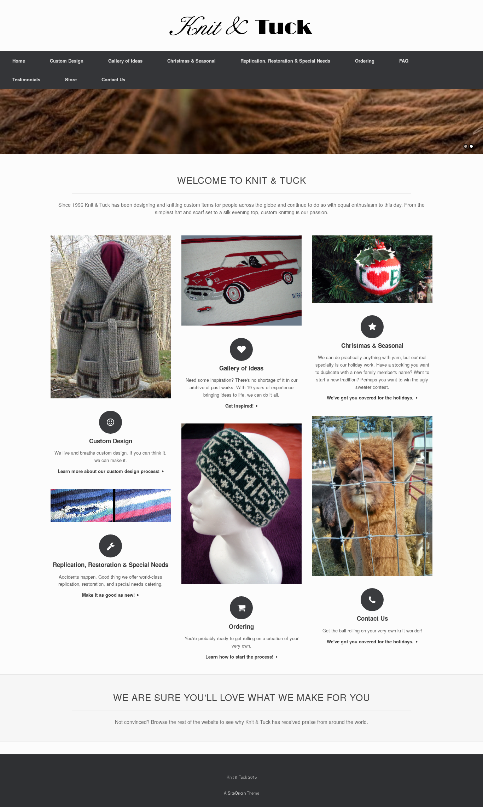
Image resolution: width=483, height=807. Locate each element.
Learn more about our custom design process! (109, 471)
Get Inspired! (240, 405)
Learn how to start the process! (240, 656)
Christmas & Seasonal (191, 60)
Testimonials (26, 79)
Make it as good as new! (109, 594)
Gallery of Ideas (125, 60)
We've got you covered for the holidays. (371, 397)
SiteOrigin (237, 793)
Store (71, 79)
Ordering (364, 60)
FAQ (403, 60)
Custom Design (66, 60)
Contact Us (113, 79)
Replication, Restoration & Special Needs (285, 60)
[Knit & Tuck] (241, 25)
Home (18, 60)
